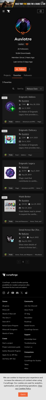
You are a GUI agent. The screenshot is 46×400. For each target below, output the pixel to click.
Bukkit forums (29, 326)
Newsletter (28, 318)
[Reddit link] (26, 292)
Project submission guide (11, 347)
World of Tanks (7, 333)
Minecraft (5, 310)
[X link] (21, 292)
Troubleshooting (30, 343)
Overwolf (27, 357)
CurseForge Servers (31, 329)
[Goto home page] (8, 11)
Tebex (26, 364)
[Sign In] (40, 11)
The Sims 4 (6, 318)
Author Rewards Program (11, 351)
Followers (28, 75)
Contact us (28, 347)
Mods (11, 122)
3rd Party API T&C (9, 359)
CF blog (27, 314)
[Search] (13, 89)
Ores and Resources (21, 221)
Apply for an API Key (9, 355)
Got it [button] (23, 394)
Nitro (26, 368)
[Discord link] (17, 292)
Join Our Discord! (30, 306)
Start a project (7, 343)
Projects (7, 75)
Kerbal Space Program (10, 326)
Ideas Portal (28, 310)
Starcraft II (6, 322)
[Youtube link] (12, 292)
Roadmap (27, 322)
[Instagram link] (3, 292)
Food (17, 155)
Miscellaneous (39, 254)
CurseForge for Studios (32, 361)
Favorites (17, 75)
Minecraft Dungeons (9, 329)
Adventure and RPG (29, 121)
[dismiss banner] (42, 2)
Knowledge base (30, 339)
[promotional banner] (23, 3)
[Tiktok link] (8, 292)
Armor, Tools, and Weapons (23, 254)
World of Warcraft (9, 314)
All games (5, 306)
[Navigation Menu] (3, 11)
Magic (39, 121)
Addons (17, 121)
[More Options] (29, 69)
